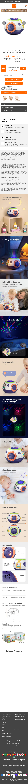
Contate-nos (5, 721)
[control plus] (23, 74)
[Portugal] (25, 754)
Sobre (6, 714)
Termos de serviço (6, 736)
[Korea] (22, 754)
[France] (18, 754)
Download (4, 722)
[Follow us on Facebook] (9, 772)
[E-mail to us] (3, 115)
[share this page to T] (22, 115)
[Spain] (13, 754)
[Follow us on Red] (16, 772)
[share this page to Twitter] (13, 115)
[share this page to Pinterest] (8, 115)
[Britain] (15, 754)
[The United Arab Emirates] (3, 754)
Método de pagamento (20, 714)
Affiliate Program (6, 716)
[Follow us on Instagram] (11, 772)
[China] (8, 754)
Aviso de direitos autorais (8, 731)
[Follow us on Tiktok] (7, 772)
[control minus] (14, 74)
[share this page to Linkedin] (17, 115)
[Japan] (20, 754)
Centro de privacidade (7, 733)
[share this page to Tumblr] (25, 115)
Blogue (3, 719)
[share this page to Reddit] (10, 115)
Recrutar (4, 725)
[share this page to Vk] (20, 115)
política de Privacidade (7, 735)
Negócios (4, 717)
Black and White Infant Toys (14, 743)
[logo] (14, 5)
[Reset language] (14, 760)
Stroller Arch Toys (14, 745)
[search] (22, 6)
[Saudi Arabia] (14, 757)
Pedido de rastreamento (20, 719)
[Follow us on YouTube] (14, 772)
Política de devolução (20, 716)
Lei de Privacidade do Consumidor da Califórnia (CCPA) (13, 729)
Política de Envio (18, 717)
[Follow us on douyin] (19, 772)
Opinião (3, 724)
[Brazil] (5, 754)
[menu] (4, 5)
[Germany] (10, 754)
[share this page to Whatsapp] (5, 115)
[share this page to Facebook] (15, 115)
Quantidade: (8, 75)
